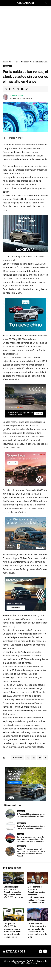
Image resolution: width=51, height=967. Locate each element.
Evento (20, 834)
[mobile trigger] (5, 3)
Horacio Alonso (17, 95)
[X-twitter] (40, 951)
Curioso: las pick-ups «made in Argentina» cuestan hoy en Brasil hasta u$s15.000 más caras (13, 892)
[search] (46, 2)
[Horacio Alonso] (25, 3)
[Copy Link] (26, 89)
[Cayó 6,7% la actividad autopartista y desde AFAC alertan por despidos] (10, 826)
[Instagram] (45, 951)
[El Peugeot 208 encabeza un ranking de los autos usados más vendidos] (10, 814)
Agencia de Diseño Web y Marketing (30, 962)
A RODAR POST (14, 951)
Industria (21, 823)
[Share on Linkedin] (39, 757)
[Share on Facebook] (9, 89)
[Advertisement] (25, 32)
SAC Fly (31, 961)
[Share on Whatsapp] (18, 89)
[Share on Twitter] (14, 89)
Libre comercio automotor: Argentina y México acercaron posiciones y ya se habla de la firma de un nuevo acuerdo (36, 895)
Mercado (7, 66)
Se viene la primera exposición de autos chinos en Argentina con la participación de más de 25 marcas (30, 839)
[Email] (22, 89)
